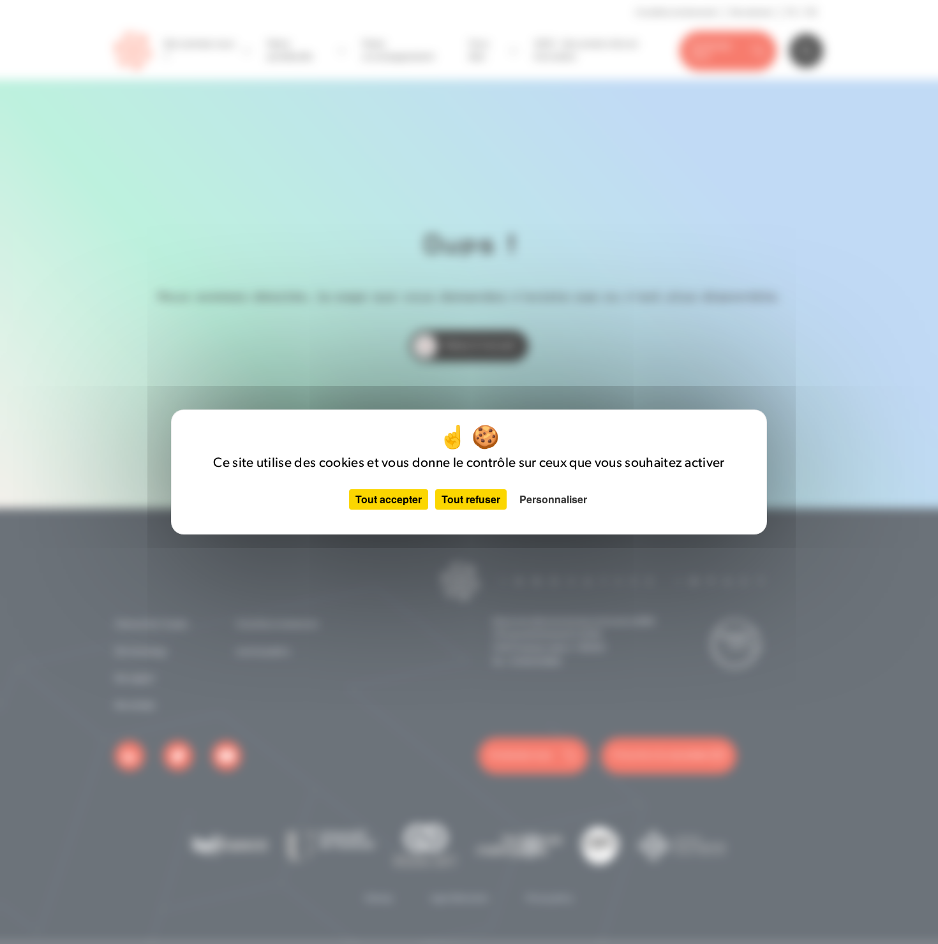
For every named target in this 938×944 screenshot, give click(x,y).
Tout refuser (471, 499)
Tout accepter (388, 499)
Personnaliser (553, 499)
